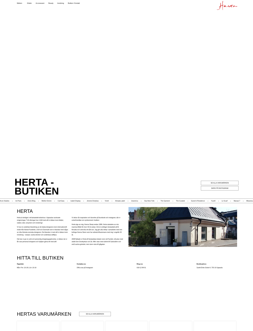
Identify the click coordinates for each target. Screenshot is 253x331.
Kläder (29, 3)
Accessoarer (40, 3)
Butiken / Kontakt (74, 3)
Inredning (60, 3)
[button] (20, 3)
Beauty (50, 3)
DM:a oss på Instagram (85, 267)
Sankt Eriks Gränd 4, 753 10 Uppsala (210, 267)
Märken (19, 3)
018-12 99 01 (141, 267)
